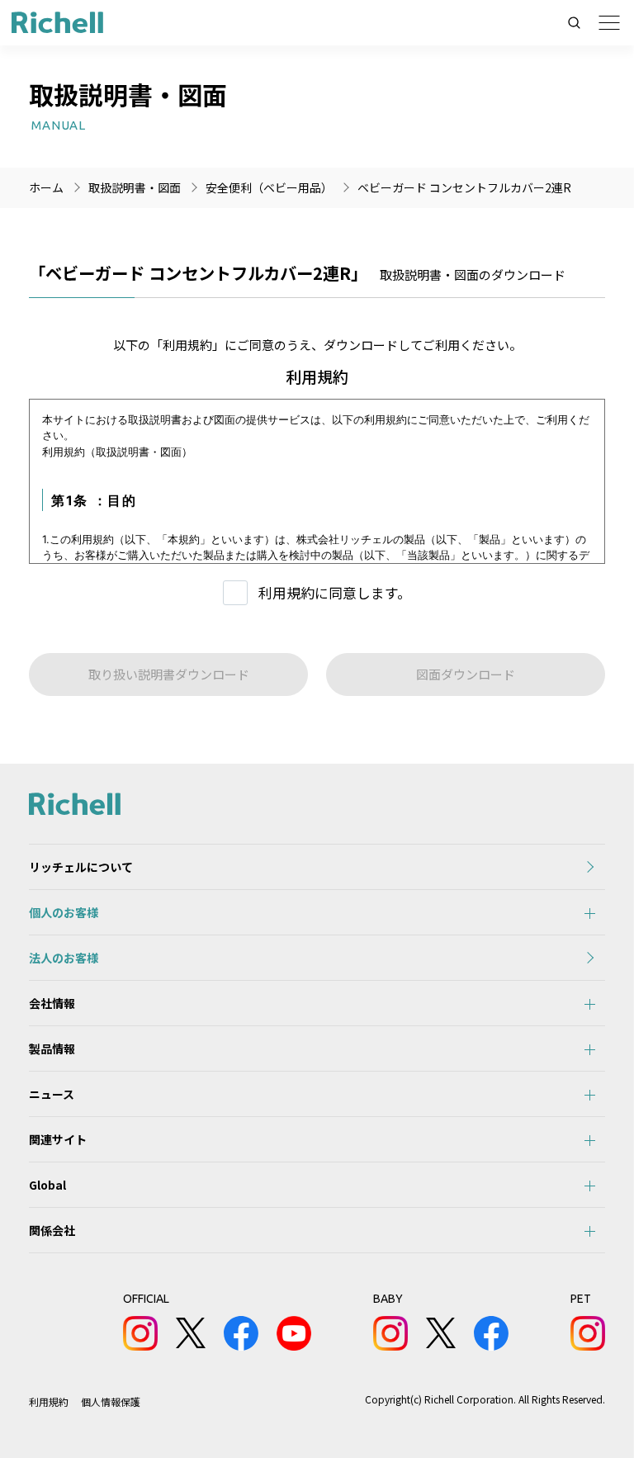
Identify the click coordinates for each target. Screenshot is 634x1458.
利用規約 (49, 1401)
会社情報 (52, 1003)
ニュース (51, 1094)
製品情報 (52, 1048)
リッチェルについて (81, 867)
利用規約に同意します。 (334, 592)
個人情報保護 (110, 1401)
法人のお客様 (63, 957)
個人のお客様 (63, 912)
